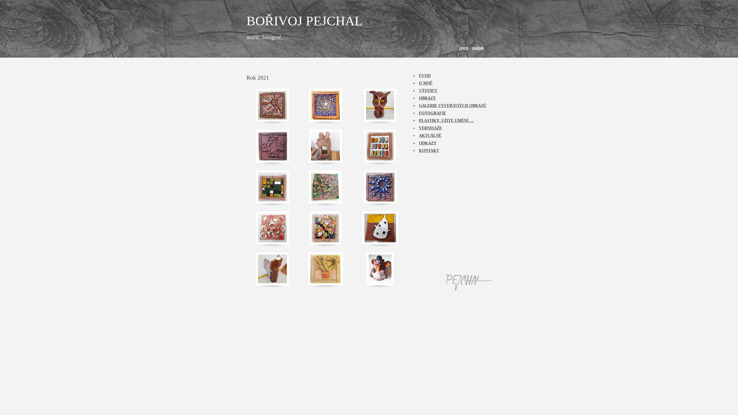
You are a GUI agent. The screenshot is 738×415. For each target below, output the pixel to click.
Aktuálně (430, 135)
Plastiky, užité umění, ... (446, 120)
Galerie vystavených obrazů (452, 105)
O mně (425, 83)
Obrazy (427, 98)
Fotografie (432, 113)
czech (463, 48)
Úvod (425, 75)
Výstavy (428, 90)
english (478, 48)
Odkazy (427, 143)
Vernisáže (430, 128)
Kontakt (429, 150)
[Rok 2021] (272, 105)
